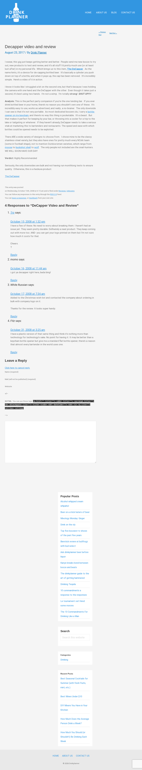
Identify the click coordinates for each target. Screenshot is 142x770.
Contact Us (128, 12)
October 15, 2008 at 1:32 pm (27, 221)
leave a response (19, 198)
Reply (13, 255)
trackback (33, 198)
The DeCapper (12, 176)
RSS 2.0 (53, 194)
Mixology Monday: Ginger (72, 518)
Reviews (62, 191)
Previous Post (102, 32)
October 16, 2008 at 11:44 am (28, 268)
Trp (12, 212)
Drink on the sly (67, 524)
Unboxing (70, 191)
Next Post (113, 33)
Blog (114, 12)
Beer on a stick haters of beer (75, 512)
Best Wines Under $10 (71, 696)
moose (8, 147)
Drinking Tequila (68, 584)
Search (65, 631)
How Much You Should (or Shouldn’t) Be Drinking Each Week (73, 737)
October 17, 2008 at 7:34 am (27, 293)
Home (88, 12)
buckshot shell (23, 147)
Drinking (64, 659)
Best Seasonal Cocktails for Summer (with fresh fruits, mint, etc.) (74, 683)
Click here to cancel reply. (17, 368)
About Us (101, 12)
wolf (36, 147)
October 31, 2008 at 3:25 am (27, 330)
